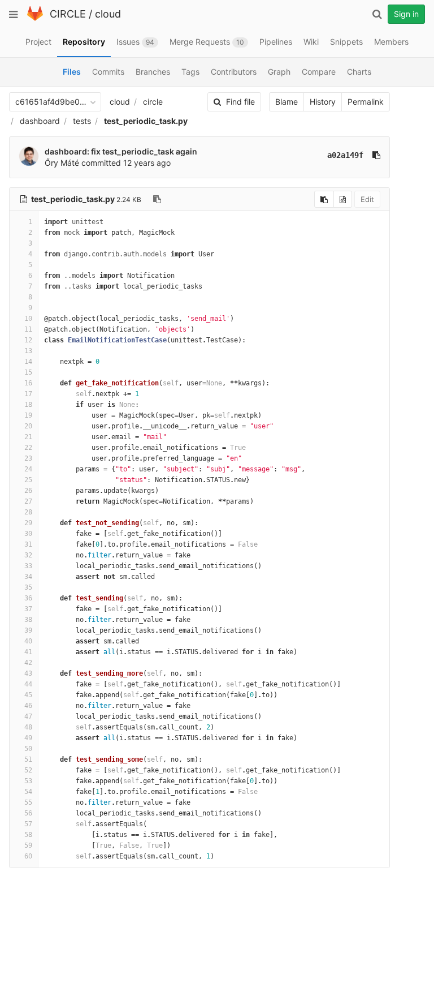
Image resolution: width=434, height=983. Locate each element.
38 (28, 620)
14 (28, 362)
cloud (108, 14)
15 (28, 372)
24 (28, 469)
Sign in (406, 14)
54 (28, 792)
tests (82, 121)
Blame (286, 101)
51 (28, 759)
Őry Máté (62, 163)
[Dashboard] (35, 18)
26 (28, 491)
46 (28, 706)
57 (28, 824)
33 (28, 566)
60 (28, 856)
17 (28, 394)
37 (28, 609)
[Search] (377, 14)
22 (28, 448)
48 (28, 727)
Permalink (366, 101)
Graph (279, 71)
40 (28, 641)
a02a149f (345, 155)
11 (28, 329)
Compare (319, 71)
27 (28, 501)
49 (28, 738)
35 (28, 587)
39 (28, 630)
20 (28, 426)
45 (28, 695)
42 (28, 663)
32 (28, 555)
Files (72, 71)
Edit (367, 199)
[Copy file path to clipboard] (157, 199)
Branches (153, 71)
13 (28, 351)
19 (28, 415)
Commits (108, 71)
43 (28, 673)
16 (28, 383)
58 (28, 835)
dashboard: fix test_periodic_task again (121, 151)
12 (28, 340)
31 (28, 544)
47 (28, 716)
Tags (190, 71)
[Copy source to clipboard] (324, 199)
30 (28, 534)
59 (28, 845)
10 (28, 319)
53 (28, 781)
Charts (359, 71)
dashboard (40, 121)
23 (28, 458)
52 (28, 770)
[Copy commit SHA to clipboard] (376, 155)
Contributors (234, 71)
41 (28, 652)
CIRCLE (68, 14)
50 (28, 749)
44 (28, 684)
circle (153, 101)
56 (28, 813)
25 (28, 480)
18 (28, 405)
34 (28, 577)
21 (28, 437)
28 (28, 512)
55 (28, 802)
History (323, 101)
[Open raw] (342, 199)
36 (28, 598)
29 (28, 523)
